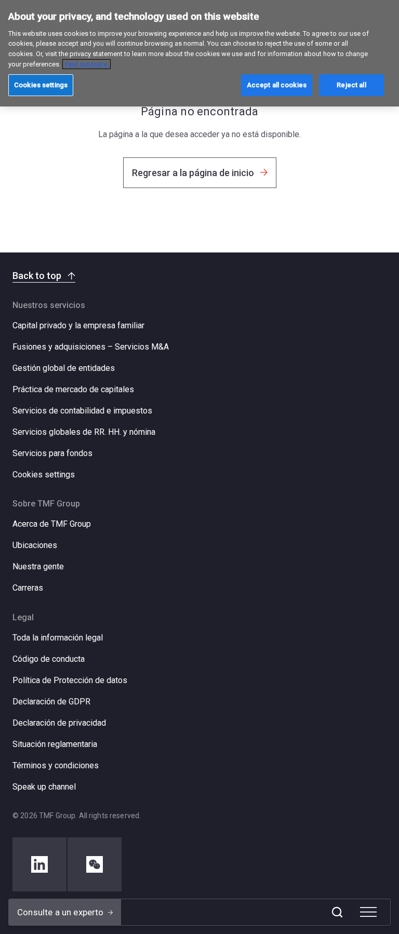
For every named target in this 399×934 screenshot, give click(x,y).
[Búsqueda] (337, 912)
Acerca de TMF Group (51, 524)
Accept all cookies (277, 85)
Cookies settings (43, 474)
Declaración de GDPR (51, 701)
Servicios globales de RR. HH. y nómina (83, 432)
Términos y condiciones (55, 765)
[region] (199, 53)
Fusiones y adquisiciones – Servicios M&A (90, 347)
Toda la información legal (57, 638)
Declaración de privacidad (59, 723)
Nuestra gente (38, 566)
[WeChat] (95, 864)
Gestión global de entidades (63, 368)
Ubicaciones (34, 545)
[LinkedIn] (39, 864)
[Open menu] (368, 912)
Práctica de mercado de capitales (73, 389)
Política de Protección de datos (69, 680)
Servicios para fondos (52, 453)
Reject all (351, 85)
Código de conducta (48, 659)
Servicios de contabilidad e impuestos (82, 411)
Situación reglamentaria (54, 744)
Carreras (27, 588)
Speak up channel (44, 787)
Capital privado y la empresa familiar (78, 325)
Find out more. (86, 64)
